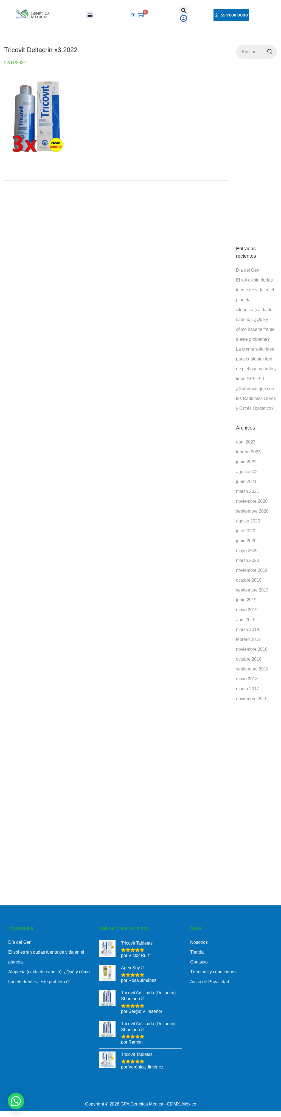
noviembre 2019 (252, 570)
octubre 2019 (249, 580)
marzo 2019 (247, 629)
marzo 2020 (247, 560)
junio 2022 (246, 461)
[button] (90, 15)
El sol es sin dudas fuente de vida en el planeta (255, 290)
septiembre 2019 (252, 590)
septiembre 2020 (252, 511)
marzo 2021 (247, 491)
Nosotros (199, 942)
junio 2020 (246, 540)
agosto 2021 (248, 471)
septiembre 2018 (252, 669)
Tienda (197, 952)
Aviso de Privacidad (209, 981)
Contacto (199, 962)
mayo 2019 (247, 609)
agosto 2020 (248, 521)
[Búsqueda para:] (256, 51)
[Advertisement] (256, 152)
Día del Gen (247, 270)
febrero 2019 (248, 639)
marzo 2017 (247, 688)
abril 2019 (245, 619)
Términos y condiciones (213, 972)
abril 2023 (245, 442)
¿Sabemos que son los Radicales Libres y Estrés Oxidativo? (256, 398)
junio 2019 (246, 600)
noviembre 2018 (252, 649)
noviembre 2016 (252, 698)
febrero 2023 (248, 452)
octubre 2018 (249, 659)
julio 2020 (245, 530)
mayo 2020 (247, 550)
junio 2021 (246, 481)
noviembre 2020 (252, 501)
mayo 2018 (247, 679)
